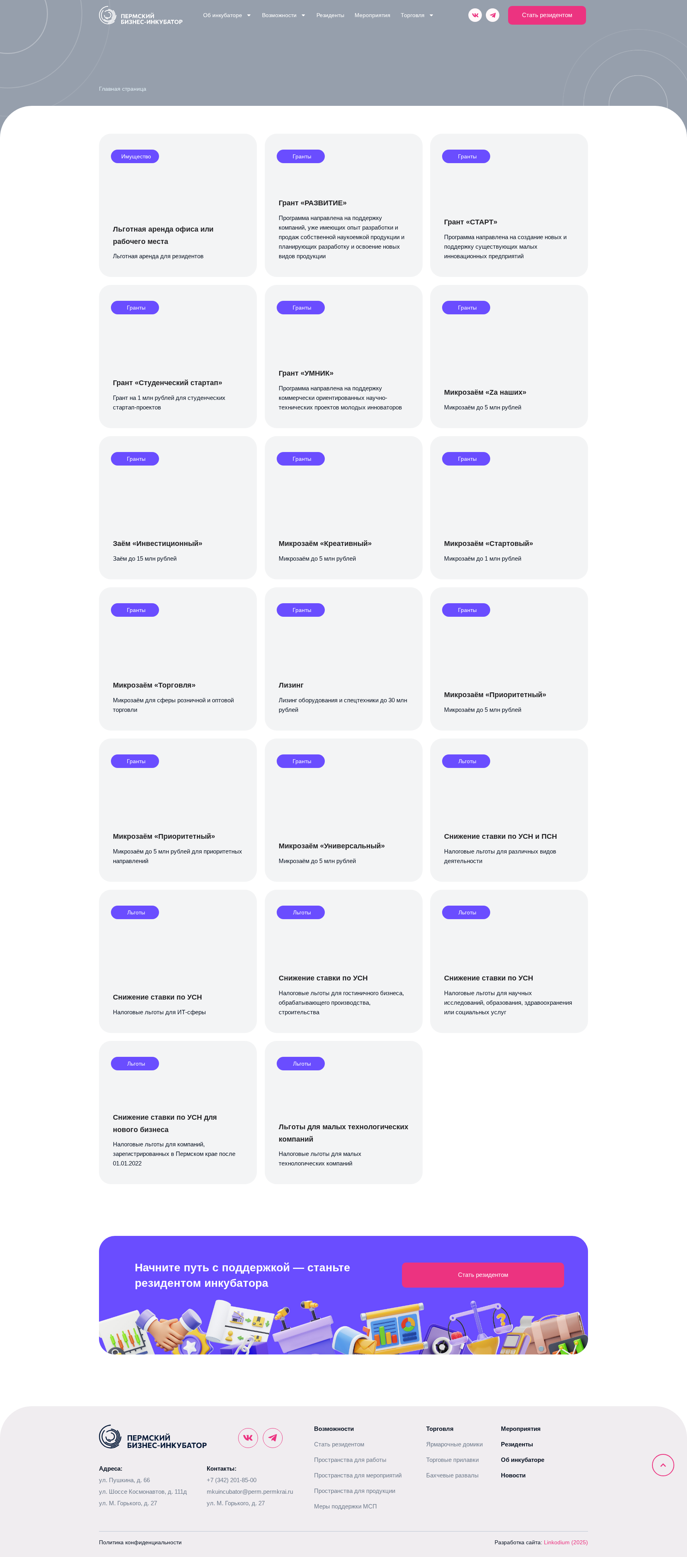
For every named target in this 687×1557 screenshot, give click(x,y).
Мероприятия (372, 15)
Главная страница (122, 89)
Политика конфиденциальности (140, 1542)
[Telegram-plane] (492, 15)
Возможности (279, 15)
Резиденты (330, 15)
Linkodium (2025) (566, 1542)
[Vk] (475, 15)
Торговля (413, 15)
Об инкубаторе (222, 15)
